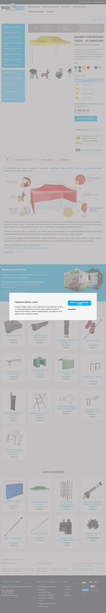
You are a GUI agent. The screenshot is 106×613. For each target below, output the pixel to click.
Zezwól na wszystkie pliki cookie (79, 303)
